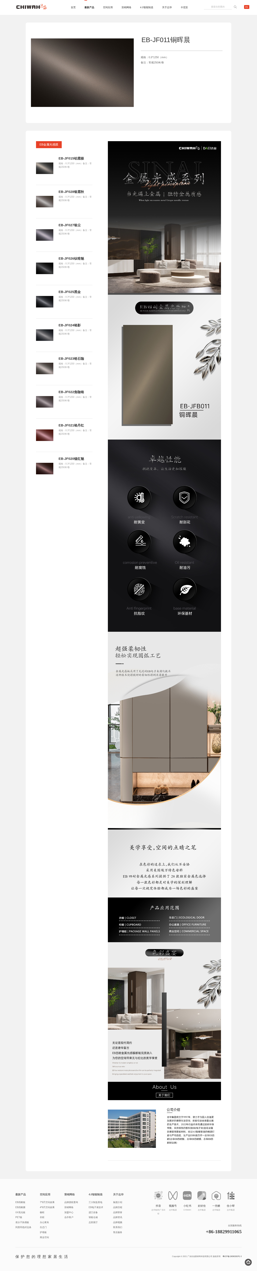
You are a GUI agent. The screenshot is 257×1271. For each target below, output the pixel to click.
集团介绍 (117, 1202)
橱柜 (42, 1212)
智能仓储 (93, 1217)
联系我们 (117, 1227)
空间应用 (108, 7)
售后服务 (117, 1232)
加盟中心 (68, 1212)
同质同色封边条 (23, 1227)
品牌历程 (117, 1207)
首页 (73, 7)
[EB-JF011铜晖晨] (82, 73)
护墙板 (43, 1232)
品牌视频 (117, 1222)
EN (246, 7)
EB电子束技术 (96, 1207)
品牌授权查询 (71, 1202)
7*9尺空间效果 (47, 1202)
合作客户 (68, 1217)
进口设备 (93, 1212)
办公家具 (44, 1222)
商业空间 (44, 1237)
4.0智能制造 (146, 7)
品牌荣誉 (117, 1212)
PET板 (18, 1217)
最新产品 (89, 7)
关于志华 (167, 7)
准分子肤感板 (22, 1222)
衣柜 (42, 1217)
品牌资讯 (117, 1217)
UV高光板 (20, 1212)
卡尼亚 (184, 7)
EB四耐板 (20, 1202)
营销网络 (126, 7)
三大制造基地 (95, 1202)
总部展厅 (93, 1222)
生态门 (43, 1227)
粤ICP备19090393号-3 (232, 1256)
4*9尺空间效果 (47, 1207)
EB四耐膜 (20, 1207)
